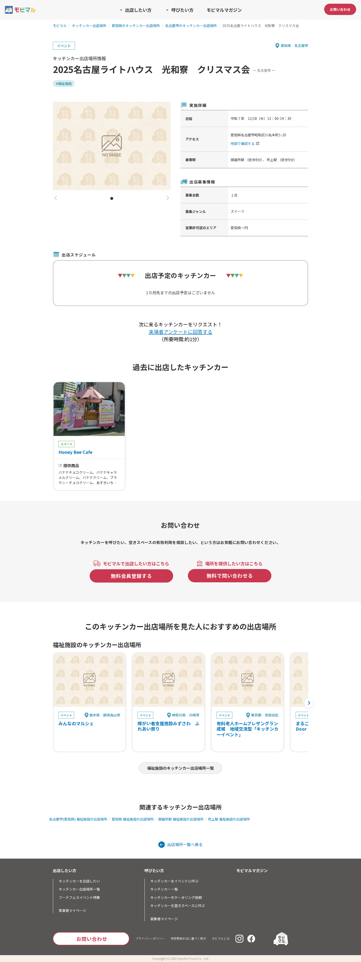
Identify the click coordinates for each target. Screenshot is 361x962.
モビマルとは (221, 938)
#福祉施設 (64, 83)
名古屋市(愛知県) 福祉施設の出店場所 (78, 819)
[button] (56, 198)
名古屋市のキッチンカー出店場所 (191, 26)
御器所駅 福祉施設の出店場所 (181, 819)
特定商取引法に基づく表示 (188, 938)
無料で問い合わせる (230, 575)
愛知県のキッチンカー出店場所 (136, 26)
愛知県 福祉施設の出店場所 (133, 819)
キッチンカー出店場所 (89, 26)
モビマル (60, 26)
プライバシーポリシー (150, 938)
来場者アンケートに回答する (180, 331)
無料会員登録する (131, 575)
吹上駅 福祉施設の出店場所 (229, 819)
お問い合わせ (340, 9)
